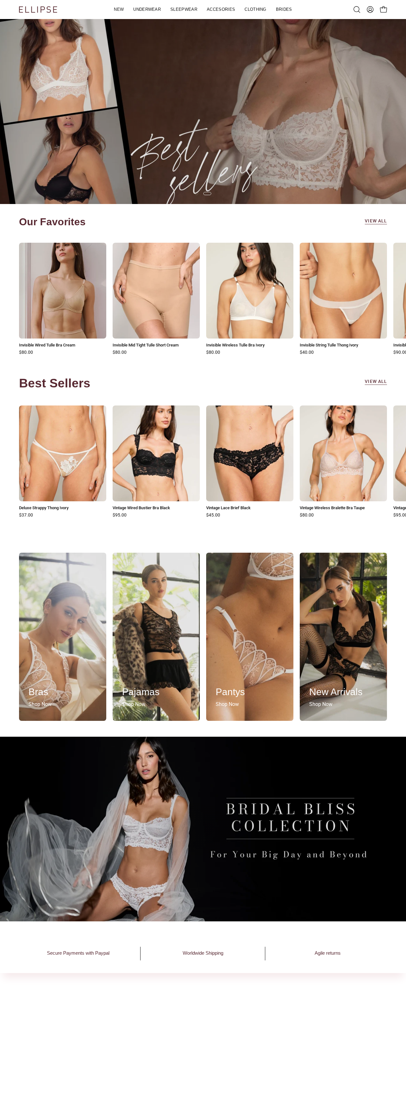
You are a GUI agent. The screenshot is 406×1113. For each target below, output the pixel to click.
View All (376, 221)
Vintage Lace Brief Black (228, 508)
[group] (203, 299)
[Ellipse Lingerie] (38, 9)
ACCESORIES (186, 1047)
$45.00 (213, 515)
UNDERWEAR (186, 1026)
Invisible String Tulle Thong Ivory (329, 345)
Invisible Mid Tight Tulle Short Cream (146, 345)
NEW (176, 1015)
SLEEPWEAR (185, 1036)
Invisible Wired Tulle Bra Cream (47, 345)
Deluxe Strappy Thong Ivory (44, 508)
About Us (105, 1015)
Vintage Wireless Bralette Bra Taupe (332, 508)
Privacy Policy (263, 1026)
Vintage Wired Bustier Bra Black (141, 508)
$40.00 (307, 352)
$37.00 (26, 515)
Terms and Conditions (272, 1036)
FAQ (252, 1015)
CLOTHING (183, 1057)
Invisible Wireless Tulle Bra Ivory (235, 345)
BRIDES (179, 1067)
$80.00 (26, 352)
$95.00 (120, 515)
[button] (147, 9)
